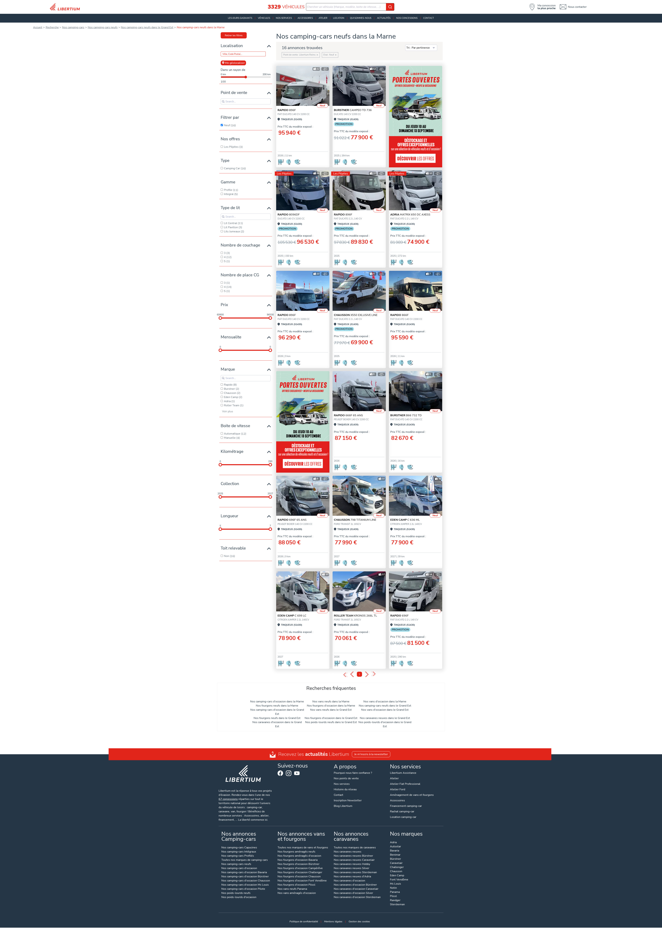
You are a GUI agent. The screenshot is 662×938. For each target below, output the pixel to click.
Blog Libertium (343, 806)
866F (399, 315)
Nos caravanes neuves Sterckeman (355, 872)
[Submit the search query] (223, 101)
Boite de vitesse (235, 425)
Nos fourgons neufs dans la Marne (277, 706)
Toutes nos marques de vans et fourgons (303, 847)
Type (225, 160)
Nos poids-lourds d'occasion (238, 897)
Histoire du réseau (345, 789)
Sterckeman (397, 904)
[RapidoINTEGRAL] (302, 86)
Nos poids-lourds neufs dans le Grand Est (331, 722)
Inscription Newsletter (348, 800)
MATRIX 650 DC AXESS (410, 214)
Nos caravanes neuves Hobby (352, 864)
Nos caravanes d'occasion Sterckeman (357, 897)
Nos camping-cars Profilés (237, 856)
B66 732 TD (406, 415)
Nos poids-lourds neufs (235, 893)
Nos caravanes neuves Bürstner (353, 856)
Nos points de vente (346, 778)
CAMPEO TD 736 (353, 110)
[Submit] (390, 7)
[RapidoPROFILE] (359, 391)
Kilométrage (232, 451)
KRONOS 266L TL (355, 616)
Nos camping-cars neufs (236, 864)
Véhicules (264, 18)
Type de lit (230, 207)
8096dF (289, 214)
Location (338, 18)
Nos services (284, 18)
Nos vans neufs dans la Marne (330, 701)
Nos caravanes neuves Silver (351, 868)
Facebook (280, 773)
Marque (228, 369)
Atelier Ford (397, 789)
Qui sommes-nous (360, 18)
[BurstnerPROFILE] (359, 86)
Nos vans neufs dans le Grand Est (331, 710)
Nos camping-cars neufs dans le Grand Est (385, 706)
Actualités (383, 18)
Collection (230, 483)
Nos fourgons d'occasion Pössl (296, 885)
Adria (393, 842)
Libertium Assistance (403, 773)
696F (399, 616)
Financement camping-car (406, 806)
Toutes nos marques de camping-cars (244, 860)
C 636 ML (405, 520)
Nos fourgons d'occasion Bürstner (298, 864)
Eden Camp (397, 875)
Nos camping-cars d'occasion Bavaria (244, 872)
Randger (395, 900)
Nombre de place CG (240, 275)
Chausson (396, 871)
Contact (428, 18)
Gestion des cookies (359, 921)
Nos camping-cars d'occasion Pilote (243, 889)
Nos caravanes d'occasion (349, 880)
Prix (224, 304)
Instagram (288, 773)
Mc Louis (395, 884)
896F (287, 110)
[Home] (66, 6)
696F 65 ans (292, 520)
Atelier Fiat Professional (405, 784)
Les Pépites (284, 173)
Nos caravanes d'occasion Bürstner (355, 885)
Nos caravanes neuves (347, 852)
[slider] (220, 318)
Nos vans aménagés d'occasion (297, 893)
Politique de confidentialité (303, 921)
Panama (395, 892)
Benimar (395, 855)
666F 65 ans (348, 415)
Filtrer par (230, 117)
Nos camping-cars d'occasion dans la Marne (277, 701)
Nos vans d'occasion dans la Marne (384, 701)
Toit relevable (233, 548)
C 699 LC (292, 616)
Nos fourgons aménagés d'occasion (299, 856)
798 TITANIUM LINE (355, 520)
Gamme (228, 182)
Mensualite (231, 337)
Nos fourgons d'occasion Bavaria (298, 860)
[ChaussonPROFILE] (359, 291)
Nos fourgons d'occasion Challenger (300, 872)
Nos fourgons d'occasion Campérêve (300, 868)
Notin (393, 888)
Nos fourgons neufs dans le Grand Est (277, 718)
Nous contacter (577, 7)
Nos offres (230, 139)
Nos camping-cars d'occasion (239, 868)
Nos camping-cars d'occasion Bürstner (245, 876)
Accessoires (305, 18)
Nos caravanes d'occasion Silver (353, 893)
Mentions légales (333, 921)
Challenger (397, 867)
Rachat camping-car (402, 811)
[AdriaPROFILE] (415, 190)
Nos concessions (407, 18)
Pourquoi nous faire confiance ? (353, 773)
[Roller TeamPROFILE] (359, 591)
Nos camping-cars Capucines (239, 847)
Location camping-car (403, 817)
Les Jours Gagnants (240, 18)
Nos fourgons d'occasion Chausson (299, 876)
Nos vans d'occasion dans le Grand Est (385, 710)
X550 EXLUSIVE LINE (355, 315)
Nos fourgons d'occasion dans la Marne (331, 706)
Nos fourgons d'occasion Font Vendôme (302, 880)
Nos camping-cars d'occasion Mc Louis (245, 885)
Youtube (297, 774)
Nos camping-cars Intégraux (238, 852)
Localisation (232, 45)
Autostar (395, 846)
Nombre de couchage (240, 245)
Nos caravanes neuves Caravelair (354, 860)
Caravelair (396, 863)
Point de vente (234, 92)
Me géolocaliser (235, 63)
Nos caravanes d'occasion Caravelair (356, 889)
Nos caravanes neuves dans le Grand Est (385, 718)
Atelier (323, 18)
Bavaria (394, 851)
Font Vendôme (399, 879)
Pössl (393, 896)
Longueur (229, 516)
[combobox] (350, 7)
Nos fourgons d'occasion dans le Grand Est (331, 718)
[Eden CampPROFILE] (415, 496)
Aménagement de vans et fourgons (412, 795)
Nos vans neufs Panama (292, 889)
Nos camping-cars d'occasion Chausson (245, 880)
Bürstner (395, 859)
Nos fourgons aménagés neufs (296, 852)
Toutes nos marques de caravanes (355, 847)
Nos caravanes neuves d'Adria (352, 876)
